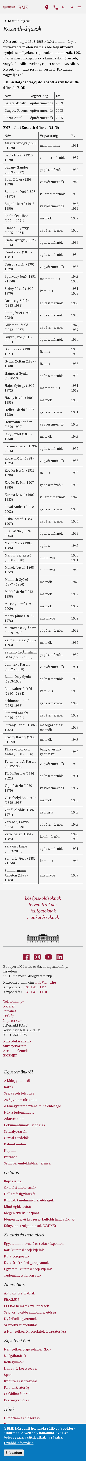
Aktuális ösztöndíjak (19, 1293)
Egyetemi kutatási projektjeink (28, 1269)
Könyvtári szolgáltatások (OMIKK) (30, 1225)
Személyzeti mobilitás (20, 1325)
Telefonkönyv (13, 1001)
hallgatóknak (43, 910)
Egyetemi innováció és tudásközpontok (34, 1243)
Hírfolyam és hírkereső (22, 1418)
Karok (8, 1087)
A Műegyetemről (17, 1080)
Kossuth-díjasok (19, 21)
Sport (8, 1375)
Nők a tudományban (19, 1112)
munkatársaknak (43, 917)
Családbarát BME (17, 1394)
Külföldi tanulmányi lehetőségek (29, 1200)
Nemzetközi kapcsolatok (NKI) (27, 1349)
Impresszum (12, 1020)
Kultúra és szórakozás (20, 1381)
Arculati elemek (15, 1051)
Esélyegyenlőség (16, 1400)
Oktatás (11, 1172)
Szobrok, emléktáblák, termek (27, 1163)
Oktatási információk (20, 1187)
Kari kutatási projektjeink (24, 1250)
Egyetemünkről (18, 1071)
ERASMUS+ (12, 1299)
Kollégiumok (14, 1362)
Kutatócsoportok (16, 1256)
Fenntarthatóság (16, 1387)
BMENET (10, 1055)
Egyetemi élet (17, 1340)
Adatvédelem (14, 1119)
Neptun (10, 1150)
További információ (18, 1443)
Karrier (9, 1006)
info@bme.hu (45, 982)
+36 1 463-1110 (35, 992)
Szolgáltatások (15, 1355)
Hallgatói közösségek (20, 1368)
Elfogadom (13, 1452)
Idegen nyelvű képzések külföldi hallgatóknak (39, 1219)
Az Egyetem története (20, 1099)
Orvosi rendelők (16, 1138)
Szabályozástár (15, 1131)
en (71, 7)
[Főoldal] (43, 938)
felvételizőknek (43, 904)
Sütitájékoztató (14, 1046)
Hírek (9, 1409)
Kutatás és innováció (24, 1234)
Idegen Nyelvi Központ (21, 1213)
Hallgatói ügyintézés (20, 1194)
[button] (46, 7)
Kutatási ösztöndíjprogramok (26, 1262)
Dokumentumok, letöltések (24, 1125)
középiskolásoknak (43, 898)
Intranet (9, 1011)
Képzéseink (13, 1181)
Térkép (8, 1016)
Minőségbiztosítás (17, 1206)
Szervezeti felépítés (19, 1093)
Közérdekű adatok (17, 1041)
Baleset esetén (15, 1144)
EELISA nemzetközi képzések (26, 1306)
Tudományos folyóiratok (22, 1275)
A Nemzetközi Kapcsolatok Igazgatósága (35, 1331)
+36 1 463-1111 (35, 987)
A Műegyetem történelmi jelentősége (32, 1106)
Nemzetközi (15, 1284)
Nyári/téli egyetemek (20, 1319)
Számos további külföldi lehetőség (30, 1312)
